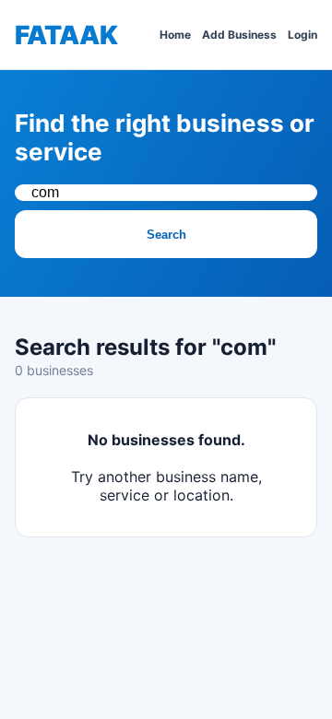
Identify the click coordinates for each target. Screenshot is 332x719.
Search (166, 235)
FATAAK (66, 35)
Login (302, 34)
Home (175, 34)
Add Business (239, 34)
